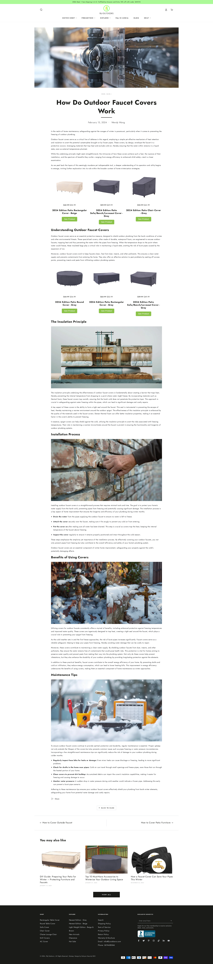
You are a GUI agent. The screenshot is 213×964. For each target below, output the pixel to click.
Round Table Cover (47, 923)
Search (101, 920)
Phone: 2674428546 (106, 945)
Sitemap (71, 956)
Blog (108, 94)
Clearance (73, 938)
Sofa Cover (44, 927)
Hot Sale (72, 941)
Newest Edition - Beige (78, 923)
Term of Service (104, 927)
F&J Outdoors (50, 956)
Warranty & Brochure (106, 938)
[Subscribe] (172, 920)
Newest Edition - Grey (78, 920)
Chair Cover (45, 930)
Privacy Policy (103, 930)
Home (103, 94)
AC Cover (44, 941)
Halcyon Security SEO (88, 956)
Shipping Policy (104, 923)
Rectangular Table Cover (50, 920)
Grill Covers (45, 938)
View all (106, 895)
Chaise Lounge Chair (48, 934)
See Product (69, 219)
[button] (41, 9)
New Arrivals (74, 934)
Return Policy (103, 934)
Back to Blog (107, 808)
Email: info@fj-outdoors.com (109, 941)
